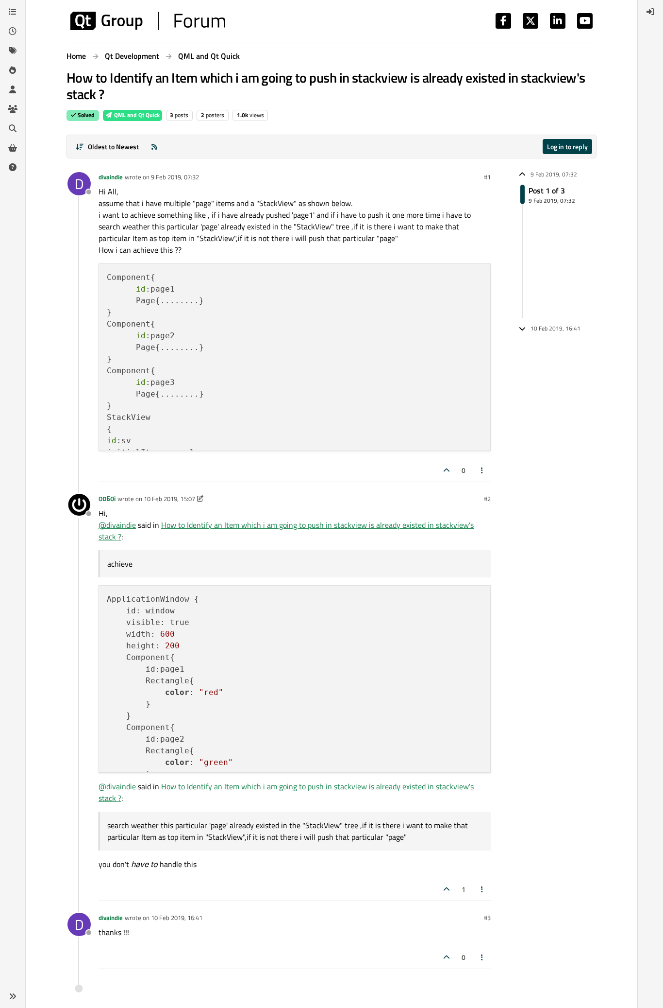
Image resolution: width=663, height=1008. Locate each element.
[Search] (12, 128)
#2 (487, 499)
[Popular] (12, 70)
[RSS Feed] (154, 146)
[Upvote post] (446, 470)
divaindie (111, 177)
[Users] (12, 89)
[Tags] (12, 50)
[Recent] (12, 31)
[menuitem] (650, 11)
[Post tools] (482, 470)
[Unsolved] (12, 167)
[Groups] (12, 109)
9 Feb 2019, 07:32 (175, 177)
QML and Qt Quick (136, 115)
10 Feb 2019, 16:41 (176, 917)
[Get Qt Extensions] (12, 148)
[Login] (650, 11)
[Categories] (12, 11)
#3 (487, 917)
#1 (487, 177)
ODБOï (107, 499)
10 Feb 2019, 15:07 (169, 499)
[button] (12, 996)
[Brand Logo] (147, 21)
